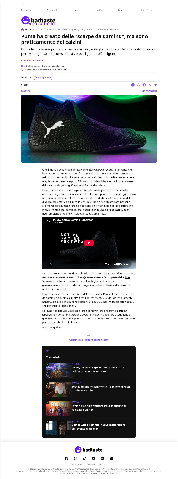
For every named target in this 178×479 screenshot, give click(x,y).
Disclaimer (102, 464)
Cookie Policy (90, 464)
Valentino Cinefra (33, 60)
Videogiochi (149, 91)
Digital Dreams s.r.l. (60, 469)
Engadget (56, 327)
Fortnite (25, 91)
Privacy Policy (77, 464)
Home (28, 29)
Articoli (39, 29)
